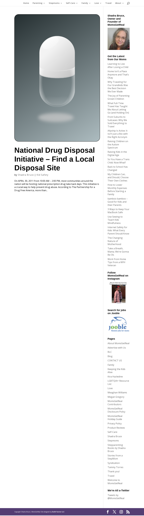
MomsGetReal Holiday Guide (115, 417)
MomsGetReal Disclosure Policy (116, 410)
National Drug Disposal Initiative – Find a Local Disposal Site (54, 159)
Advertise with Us (117, 347)
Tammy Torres (115, 467)
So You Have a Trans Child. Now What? (119, 161)
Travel (108, 3)
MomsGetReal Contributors (115, 403)
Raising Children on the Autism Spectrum (118, 144)
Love (96, 3)
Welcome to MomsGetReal (115, 481)
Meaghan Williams (117, 392)
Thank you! (113, 471)
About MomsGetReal (118, 343)
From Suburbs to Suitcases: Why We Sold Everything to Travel (117, 121)
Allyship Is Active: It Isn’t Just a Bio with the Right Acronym (118, 134)
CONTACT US (115, 360)
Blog (110, 356)
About (118, 3)
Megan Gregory (116, 396)
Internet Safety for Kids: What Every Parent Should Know (118, 230)
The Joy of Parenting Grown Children (119, 97)
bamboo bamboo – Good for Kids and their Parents (118, 202)
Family (85, 3)
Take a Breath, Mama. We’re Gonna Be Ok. (118, 251)
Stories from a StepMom (115, 457)
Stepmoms (54, 3)
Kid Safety (42, 174)
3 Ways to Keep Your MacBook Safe (118, 211)
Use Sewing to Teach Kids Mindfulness (115, 220)
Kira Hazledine (115, 376)
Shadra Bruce (26, 174)
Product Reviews (116, 427)
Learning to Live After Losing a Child (118, 65)
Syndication (114, 463)
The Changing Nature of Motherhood (115, 241)
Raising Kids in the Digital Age (117, 153)
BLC (110, 351)
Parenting (37, 3)
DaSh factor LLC (58, 512)
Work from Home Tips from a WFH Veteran (117, 262)
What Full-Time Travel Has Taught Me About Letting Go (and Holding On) (118, 108)
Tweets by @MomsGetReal (116, 497)
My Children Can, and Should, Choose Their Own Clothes (118, 177)
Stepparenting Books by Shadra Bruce (116, 448)
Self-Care (70, 3)
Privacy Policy (115, 423)
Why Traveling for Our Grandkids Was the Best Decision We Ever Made (118, 86)
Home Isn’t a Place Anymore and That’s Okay (118, 74)
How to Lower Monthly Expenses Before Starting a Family (117, 189)
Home (26, 3)
